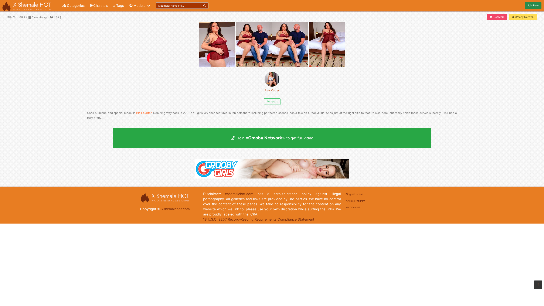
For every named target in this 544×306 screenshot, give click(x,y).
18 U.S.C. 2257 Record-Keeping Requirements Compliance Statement (258, 219)
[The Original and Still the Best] (272, 177)
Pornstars (272, 101)
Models (139, 5)
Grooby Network (524, 16)
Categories (76, 5)
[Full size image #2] (290, 44)
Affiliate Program (355, 200)
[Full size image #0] (217, 44)
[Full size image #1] (254, 44)
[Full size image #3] (327, 44)
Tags (120, 5)
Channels (100, 5)
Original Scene (354, 194)
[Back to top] (538, 284)
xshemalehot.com (176, 209)
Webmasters (353, 207)
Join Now (533, 5)
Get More (498, 16)
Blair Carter (272, 90)
